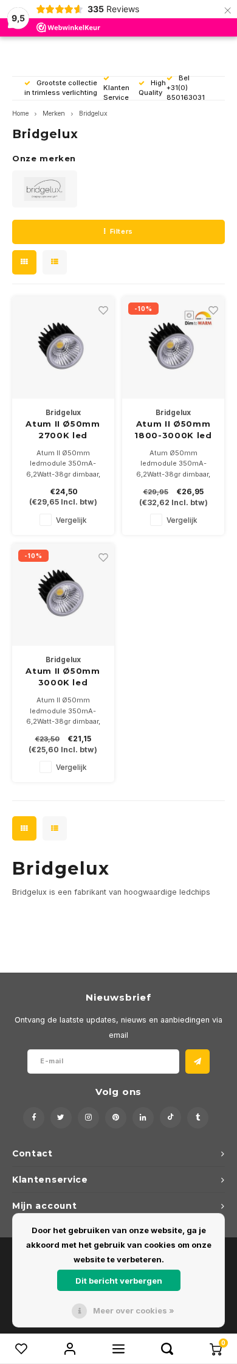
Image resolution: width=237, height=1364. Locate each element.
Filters (121, 231)
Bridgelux (93, 113)
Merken (54, 113)
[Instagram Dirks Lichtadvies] (88, 1117)
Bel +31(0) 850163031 (186, 88)
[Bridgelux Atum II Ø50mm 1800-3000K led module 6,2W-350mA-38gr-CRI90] (173, 347)
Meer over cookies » (133, 1310)
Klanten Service (116, 92)
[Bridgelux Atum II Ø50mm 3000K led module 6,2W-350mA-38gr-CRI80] (63, 595)
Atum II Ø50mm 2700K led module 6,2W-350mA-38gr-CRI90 (63, 430)
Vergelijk (71, 520)
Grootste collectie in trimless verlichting (60, 88)
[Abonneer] (197, 1061)
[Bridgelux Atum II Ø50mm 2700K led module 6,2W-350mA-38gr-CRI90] (63, 347)
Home (20, 113)
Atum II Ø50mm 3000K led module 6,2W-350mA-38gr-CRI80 (63, 677)
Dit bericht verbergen (118, 1280)
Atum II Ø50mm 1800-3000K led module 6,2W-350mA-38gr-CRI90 (172, 430)
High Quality (152, 88)
